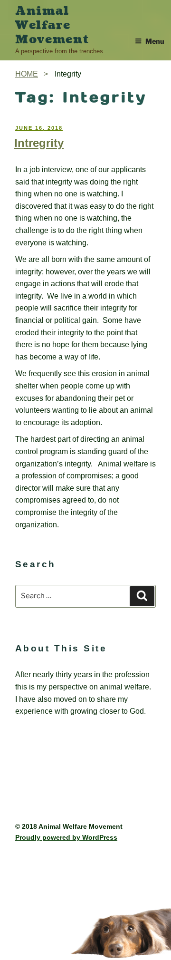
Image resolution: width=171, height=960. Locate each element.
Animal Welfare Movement (52, 25)
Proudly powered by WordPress (66, 837)
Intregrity (39, 142)
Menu (154, 41)
